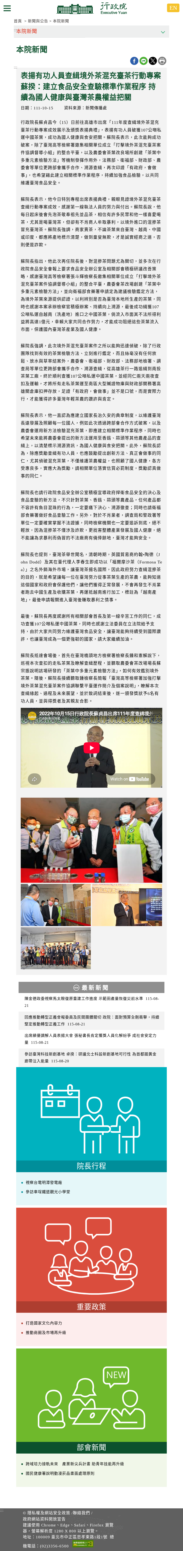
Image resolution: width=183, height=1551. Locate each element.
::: (15, 67)
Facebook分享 (134, 61)
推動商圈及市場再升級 (46, 1333)
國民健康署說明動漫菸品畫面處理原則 (60, 1473)
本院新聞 (61, 21)
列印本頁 (162, 61)
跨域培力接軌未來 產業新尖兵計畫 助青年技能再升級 (75, 1464)
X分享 (153, 61)
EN (173, 8)
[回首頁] (91, 8)
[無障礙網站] (82, 1544)
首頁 (18, 21)
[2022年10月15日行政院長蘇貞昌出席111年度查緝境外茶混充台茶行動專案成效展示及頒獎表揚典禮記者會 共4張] (92, 840)
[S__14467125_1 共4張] (56, 905)
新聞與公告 (38, 21)
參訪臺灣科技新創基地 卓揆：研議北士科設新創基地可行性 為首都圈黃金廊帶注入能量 (91, 1057)
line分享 (143, 61)
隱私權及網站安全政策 (48, 1513)
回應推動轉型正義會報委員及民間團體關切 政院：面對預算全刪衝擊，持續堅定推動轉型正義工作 (92, 1020)
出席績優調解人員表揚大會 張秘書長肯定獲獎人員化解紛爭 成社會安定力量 (91, 1039)
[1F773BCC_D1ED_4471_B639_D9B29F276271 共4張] (56, 948)
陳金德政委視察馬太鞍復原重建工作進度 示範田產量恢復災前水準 (92, 1002)
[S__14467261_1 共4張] (127, 905)
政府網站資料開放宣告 (44, 1519)
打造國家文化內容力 (44, 1323)
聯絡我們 (81, 1513)
